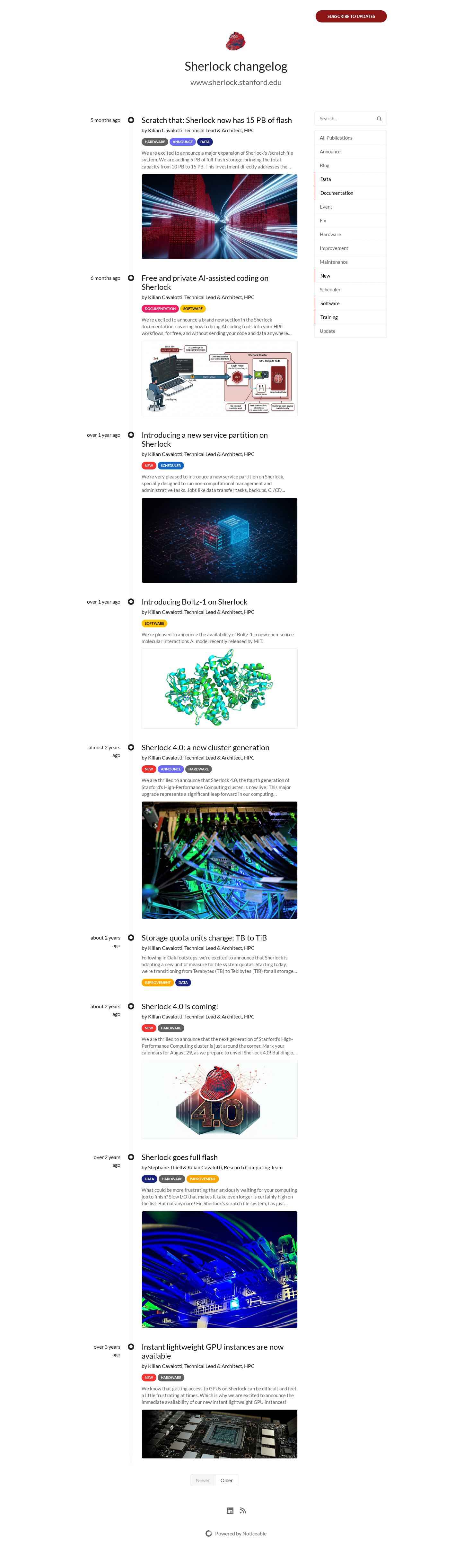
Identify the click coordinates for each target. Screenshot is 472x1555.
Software (330, 303)
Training (329, 317)
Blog (324, 165)
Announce (330, 151)
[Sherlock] (236, 42)
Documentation (336, 193)
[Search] (379, 118)
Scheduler (330, 289)
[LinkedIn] (233, 1510)
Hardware (330, 234)
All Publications (336, 138)
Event (326, 207)
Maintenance (334, 262)
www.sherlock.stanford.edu (236, 82)
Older (227, 1480)
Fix (323, 220)
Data (325, 179)
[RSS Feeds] (243, 1510)
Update (328, 331)
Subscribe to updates (351, 16)
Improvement (334, 248)
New (325, 276)
